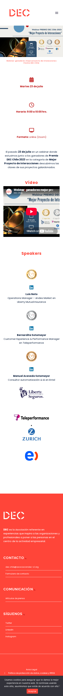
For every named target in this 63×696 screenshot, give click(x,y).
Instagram (10, 636)
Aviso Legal (31, 670)
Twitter (8, 623)
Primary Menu (57, 12)
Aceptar (32, 691)
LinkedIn (9, 629)
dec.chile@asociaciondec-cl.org (22, 567)
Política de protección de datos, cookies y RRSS (31, 673)
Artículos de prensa (15, 598)
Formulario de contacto (17, 573)
